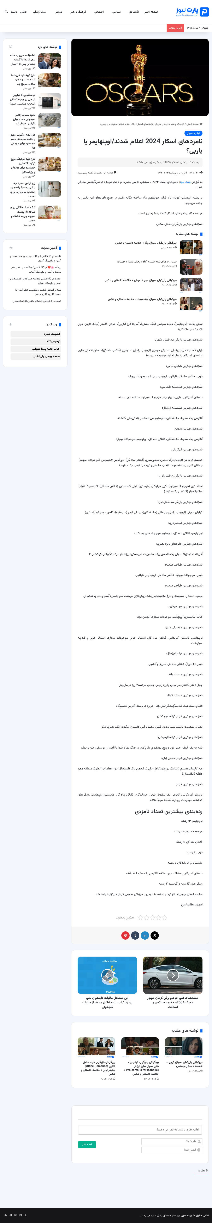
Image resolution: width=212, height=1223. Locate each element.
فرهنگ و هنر (78, 12)
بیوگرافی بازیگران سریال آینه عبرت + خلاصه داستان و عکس (142, 299)
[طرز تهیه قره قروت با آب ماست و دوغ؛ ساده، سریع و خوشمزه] (49, 81)
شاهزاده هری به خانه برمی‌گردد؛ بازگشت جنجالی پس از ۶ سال (22, 59)
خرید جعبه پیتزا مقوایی (46, 349)
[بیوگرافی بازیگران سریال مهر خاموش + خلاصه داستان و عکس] (191, 285)
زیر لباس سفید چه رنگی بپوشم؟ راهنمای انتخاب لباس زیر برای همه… (22, 190)
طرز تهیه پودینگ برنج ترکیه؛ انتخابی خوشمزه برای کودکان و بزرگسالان (23, 166)
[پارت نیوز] (192, 12)
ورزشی (58, 12)
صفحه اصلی (151, 12)
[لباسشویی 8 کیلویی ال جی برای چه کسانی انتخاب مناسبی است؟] (49, 101)
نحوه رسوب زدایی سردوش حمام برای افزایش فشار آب (24, 119)
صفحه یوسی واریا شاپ (46, 356)
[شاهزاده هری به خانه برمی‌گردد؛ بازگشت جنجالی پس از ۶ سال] (49, 61)
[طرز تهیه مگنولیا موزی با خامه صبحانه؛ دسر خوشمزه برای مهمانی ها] (49, 140)
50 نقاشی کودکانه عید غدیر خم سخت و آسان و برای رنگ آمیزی (36, 270)
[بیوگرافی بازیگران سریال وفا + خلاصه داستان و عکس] (191, 248)
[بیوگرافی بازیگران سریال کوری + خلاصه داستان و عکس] (183, 1047)
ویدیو (14, 12)
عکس (23, 12)
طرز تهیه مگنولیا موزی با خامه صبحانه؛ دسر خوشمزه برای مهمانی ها (22, 141)
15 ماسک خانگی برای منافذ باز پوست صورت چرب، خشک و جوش (22, 214)
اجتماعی (99, 12)
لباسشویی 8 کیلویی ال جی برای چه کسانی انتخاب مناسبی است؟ (22, 99)
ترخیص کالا (53, 341)
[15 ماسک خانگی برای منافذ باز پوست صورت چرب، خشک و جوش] (49, 213)
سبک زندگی (39, 12)
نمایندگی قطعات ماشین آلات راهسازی (32, 301)
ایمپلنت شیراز (52, 334)
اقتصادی (134, 12)
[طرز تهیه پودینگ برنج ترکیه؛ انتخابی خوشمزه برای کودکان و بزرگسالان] (49, 165)
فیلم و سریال (162, 124)
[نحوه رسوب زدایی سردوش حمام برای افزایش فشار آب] (49, 121)
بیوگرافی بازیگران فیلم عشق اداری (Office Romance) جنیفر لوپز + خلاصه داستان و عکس (98, 1068)
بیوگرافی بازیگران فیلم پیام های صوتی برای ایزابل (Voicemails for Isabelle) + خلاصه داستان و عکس (141, 1068)
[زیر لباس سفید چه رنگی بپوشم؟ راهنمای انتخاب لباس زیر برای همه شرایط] (49, 189)
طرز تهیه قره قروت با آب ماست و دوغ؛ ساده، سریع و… (23, 79)
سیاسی (116, 12)
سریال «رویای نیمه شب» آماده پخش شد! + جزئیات (147, 262)
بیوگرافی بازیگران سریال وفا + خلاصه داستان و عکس (146, 243)
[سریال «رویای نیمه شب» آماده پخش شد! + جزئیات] (191, 267)
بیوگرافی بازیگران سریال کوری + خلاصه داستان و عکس (184, 1064)
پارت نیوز (185, 182)
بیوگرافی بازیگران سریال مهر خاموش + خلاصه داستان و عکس (141, 280)
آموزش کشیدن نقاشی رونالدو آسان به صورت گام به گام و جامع (38, 292)
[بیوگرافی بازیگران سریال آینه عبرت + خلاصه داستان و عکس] (191, 304)
